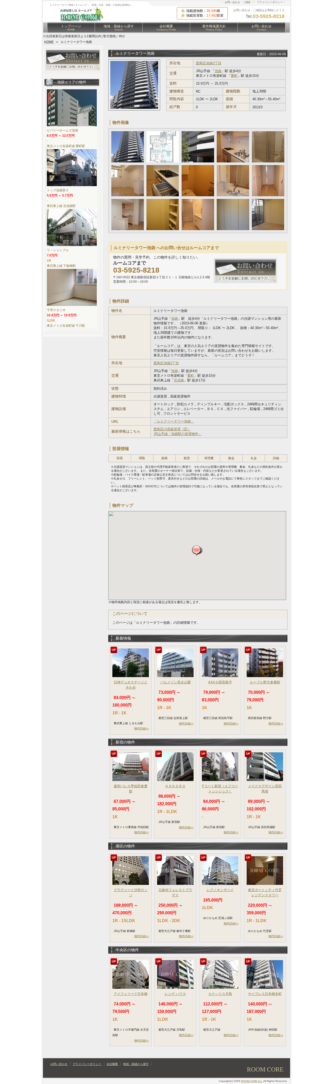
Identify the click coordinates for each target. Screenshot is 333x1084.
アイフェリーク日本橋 (131, 994)
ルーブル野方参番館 (265, 682)
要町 (234, 76)
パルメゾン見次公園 (175, 682)
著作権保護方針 (214, 27)
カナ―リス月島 (220, 994)
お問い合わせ (261, 27)
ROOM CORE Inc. (252, 1081)
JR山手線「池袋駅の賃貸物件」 (177, 434)
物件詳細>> (141, 728)
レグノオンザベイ (220, 890)
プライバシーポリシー (270, 2)
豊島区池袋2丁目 (208, 63)
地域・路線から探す (119, 27)
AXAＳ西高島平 (220, 682)
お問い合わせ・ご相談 (238, 2)
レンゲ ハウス (175, 994)
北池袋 (179, 380)
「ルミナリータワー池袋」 (173, 421)
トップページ (71, 27)
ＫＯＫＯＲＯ (175, 786)
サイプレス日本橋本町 (265, 994)
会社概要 (166, 27)
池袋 (218, 71)
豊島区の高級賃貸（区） (172, 429)
